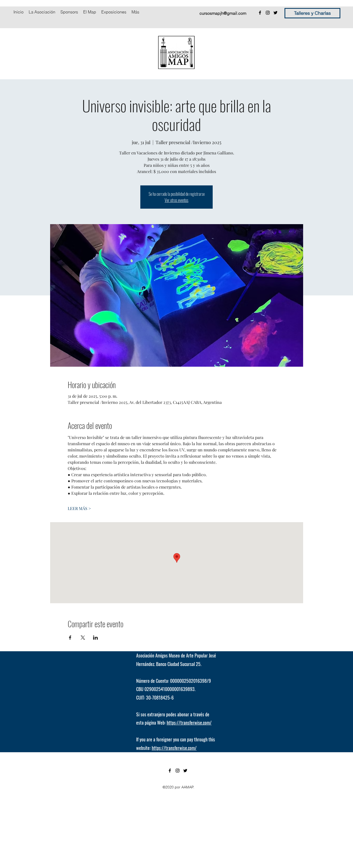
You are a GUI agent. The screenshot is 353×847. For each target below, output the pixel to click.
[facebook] (260, 12)
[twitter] (275, 12)
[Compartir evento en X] (82, 638)
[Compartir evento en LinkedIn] (95, 638)
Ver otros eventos (176, 200)
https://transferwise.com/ (189, 722)
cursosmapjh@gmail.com (222, 13)
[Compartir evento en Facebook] (70, 638)
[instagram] (267, 12)
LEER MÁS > (79, 508)
